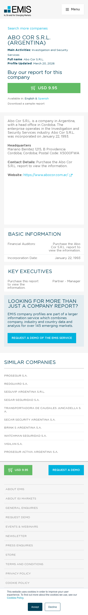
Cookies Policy (15, 597)
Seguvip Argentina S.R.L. (24, 391)
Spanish (43, 98)
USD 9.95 (47, 88)
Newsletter (16, 536)
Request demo (18, 517)
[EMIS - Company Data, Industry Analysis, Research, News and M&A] (17, 11)
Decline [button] (52, 606)
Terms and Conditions (24, 564)
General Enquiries (22, 508)
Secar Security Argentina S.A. (29, 419)
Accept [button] (35, 606)
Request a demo (66, 470)
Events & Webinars (22, 526)
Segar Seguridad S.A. (21, 400)
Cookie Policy (17, 583)
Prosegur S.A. (15, 375)
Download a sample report (26, 103)
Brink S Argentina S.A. (23, 427)
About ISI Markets (21, 498)
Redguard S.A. (16, 383)
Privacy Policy (18, 573)
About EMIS (15, 489)
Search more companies (28, 28)
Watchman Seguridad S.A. (25, 435)
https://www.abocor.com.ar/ (46, 175)
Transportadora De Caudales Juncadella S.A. (42, 410)
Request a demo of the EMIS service (42, 338)
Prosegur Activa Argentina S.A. (31, 452)
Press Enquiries (19, 545)
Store (11, 554)
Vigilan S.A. (13, 444)
